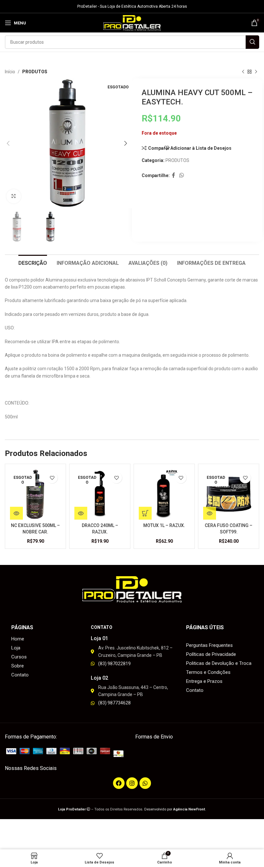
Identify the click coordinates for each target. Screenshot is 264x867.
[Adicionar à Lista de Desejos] (52, 477)
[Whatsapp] (145, 783)
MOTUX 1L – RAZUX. (164, 525)
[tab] (32, 262)
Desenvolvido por (174, 809)
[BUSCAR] (252, 42)
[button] (145, 513)
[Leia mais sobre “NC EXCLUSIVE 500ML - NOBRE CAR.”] (16, 513)
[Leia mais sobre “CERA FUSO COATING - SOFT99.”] (209, 513)
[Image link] (67, 752)
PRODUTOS (34, 71)
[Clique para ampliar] (13, 196)
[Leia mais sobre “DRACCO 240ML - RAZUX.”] (80, 513)
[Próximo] (256, 72)
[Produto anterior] (243, 72)
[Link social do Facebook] (173, 176)
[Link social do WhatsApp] (181, 176)
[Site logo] (132, 22)
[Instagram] (132, 783)
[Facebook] (119, 783)
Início (10, 71)
